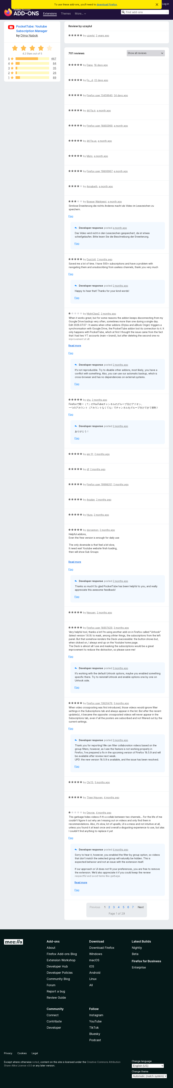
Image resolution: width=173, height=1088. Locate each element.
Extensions (50, 13)
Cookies (22, 1053)
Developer (54, 1027)
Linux (93, 979)
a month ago (104, 110)
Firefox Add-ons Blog (62, 954)
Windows (95, 954)
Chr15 (90, 782)
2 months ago (104, 259)
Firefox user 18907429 (99, 627)
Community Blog (58, 979)
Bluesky (94, 1034)
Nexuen (91, 612)
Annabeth (92, 186)
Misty (90, 156)
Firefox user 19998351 (99, 484)
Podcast (95, 1040)
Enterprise (139, 967)
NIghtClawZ (93, 313)
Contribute (54, 1021)
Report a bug (56, 991)
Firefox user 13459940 (100, 95)
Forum (51, 985)
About (51, 947)
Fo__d (90, 80)
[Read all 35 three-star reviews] (32, 68)
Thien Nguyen (95, 797)
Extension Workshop (61, 960)
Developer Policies (60, 972)
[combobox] (145, 12)
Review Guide (56, 997)
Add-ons (53, 941)
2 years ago (102, 35)
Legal (35, 1053)
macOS (94, 960)
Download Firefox (101, 947)
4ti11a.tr (91, 110)
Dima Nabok (29, 35)
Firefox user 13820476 (99, 703)
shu (89, 399)
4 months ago (111, 797)
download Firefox (107, 4)
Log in (165, 3)
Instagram (96, 1015)
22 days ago (101, 80)
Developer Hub (57, 966)
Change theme (140, 1071)
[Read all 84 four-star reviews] (32, 63)
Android (94, 972)
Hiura (89, 514)
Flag (70, 216)
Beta (135, 954)
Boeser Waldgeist (96, 201)
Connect (53, 1015)
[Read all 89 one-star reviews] (32, 77)
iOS (91, 966)
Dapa (90, 65)
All (91, 985)
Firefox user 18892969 (100, 125)
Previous (95, 907)
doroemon (92, 529)
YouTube (95, 1021)
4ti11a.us (91, 140)
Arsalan (91, 499)
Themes (66, 13)
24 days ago (121, 95)
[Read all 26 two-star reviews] (32, 72)
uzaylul (90, 35)
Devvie (91, 812)
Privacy (8, 1053)
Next (141, 907)
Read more (74, 345)
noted (35, 1062)
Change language (142, 1061)
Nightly (137, 947)
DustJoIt (91, 259)
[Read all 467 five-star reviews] (32, 58)
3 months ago (121, 627)
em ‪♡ (90, 454)
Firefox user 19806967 (99, 171)
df (88, 469)
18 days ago (101, 65)
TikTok (94, 1027)
